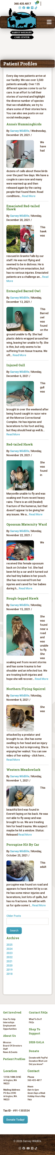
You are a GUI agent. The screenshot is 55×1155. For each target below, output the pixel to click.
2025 (9, 944)
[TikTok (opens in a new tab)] (35, 7)
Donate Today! (15, 1119)
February (15, 965)
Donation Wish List (38, 1061)
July (12, 978)
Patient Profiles (14, 1059)
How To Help (9, 1019)
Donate (34, 1051)
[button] (49, 22)
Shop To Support (34, 1031)
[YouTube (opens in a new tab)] (28, 7)
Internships (8, 1022)
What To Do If (35, 1019)
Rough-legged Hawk (22, 598)
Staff (5, 1049)
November (15, 953)
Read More (28, 196)
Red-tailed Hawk (19, 444)
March (13, 961)
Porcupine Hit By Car (22, 845)
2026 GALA (36, 1042)
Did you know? (36, 1064)
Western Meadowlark (23, 770)
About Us (9, 1036)
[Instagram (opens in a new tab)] (19, 7)
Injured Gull (15, 365)
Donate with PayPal (38, 1057)
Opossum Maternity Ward (26, 524)
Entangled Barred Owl (23, 291)
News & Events (10, 1052)
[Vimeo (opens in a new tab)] (31, 7)
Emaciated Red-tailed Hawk (23, 207)
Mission (7, 1042)
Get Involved (12, 1012)
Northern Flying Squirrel (26, 689)
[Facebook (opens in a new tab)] (23, 7)
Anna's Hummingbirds (24, 124)
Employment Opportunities (10, 1027)
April (12, 957)
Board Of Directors (12, 1045)
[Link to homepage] (21, 23)
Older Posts (13, 915)
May (12, 948)
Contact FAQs (38, 1012)
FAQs (31, 1022)
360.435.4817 (22, 3)
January (14, 973)
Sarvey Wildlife (19, 130)
